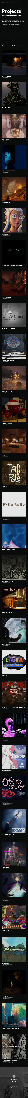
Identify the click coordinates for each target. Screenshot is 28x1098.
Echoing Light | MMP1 (8, 360)
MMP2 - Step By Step (8, 612)
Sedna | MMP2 (6, 644)
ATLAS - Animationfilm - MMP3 (10, 1028)
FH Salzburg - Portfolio (9, 2)
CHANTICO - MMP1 (7, 234)
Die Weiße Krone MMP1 (8, 328)
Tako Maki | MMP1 (7, 423)
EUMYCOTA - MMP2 (7, 581)
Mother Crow (5, 899)
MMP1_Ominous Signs (8, 391)
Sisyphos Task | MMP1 (8, 202)
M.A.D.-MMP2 (5, 739)
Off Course (5, 802)
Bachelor (5, 39)
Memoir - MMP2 (6, 770)
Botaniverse (5, 963)
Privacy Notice (14, 1086)
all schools (20, 39)
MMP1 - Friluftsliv (6, 518)
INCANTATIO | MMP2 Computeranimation (13, 707)
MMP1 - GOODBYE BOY (8, 171)
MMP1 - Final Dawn (7, 297)
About (12, 1087)
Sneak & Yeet (5, 930)
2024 (12, 39)
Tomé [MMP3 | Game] (8, 834)
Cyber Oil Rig (5, 867)
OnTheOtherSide (6, 76)
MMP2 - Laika (5, 676)
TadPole (4, 486)
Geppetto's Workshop (8, 455)
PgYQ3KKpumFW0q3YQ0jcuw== (11, 1060)
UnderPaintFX (6, 107)
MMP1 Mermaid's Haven (8, 549)
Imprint (12, 1085)
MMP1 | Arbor (5, 139)
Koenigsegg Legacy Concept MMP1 (12, 265)
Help (12, 1089)
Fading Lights (5, 996)
